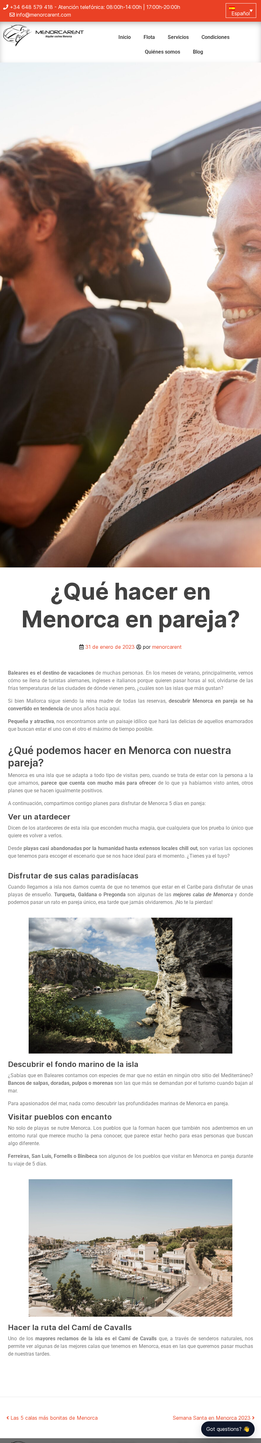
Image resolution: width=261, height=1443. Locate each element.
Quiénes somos (162, 52)
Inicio (124, 37)
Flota (149, 37)
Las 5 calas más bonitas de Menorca (53, 1418)
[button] (241, 10)
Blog (198, 52)
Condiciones (215, 37)
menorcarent (167, 647)
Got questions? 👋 (228, 1429)
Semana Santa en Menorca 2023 (212, 1418)
